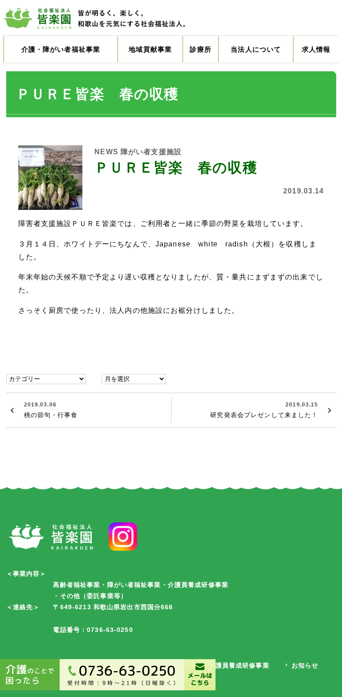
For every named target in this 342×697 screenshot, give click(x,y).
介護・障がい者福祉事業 (60, 49)
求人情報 (316, 49)
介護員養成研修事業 (238, 665)
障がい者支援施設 (151, 152)
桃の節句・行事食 (51, 410)
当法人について (256, 49)
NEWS (106, 152)
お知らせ (305, 665)
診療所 (200, 49)
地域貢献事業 (150, 49)
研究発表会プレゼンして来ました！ (264, 410)
